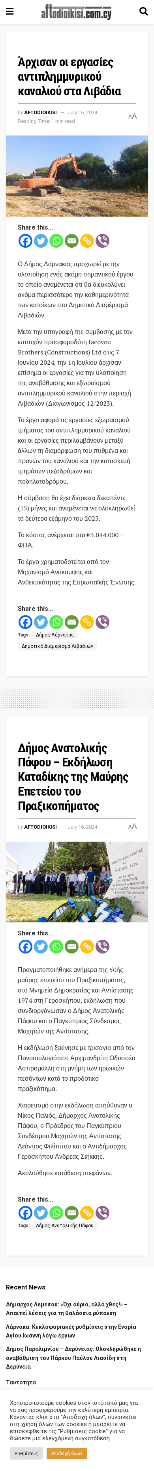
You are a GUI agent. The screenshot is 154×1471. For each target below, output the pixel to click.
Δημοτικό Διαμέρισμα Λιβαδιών (57, 646)
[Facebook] (25, 241)
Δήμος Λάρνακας (55, 635)
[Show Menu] (9, 12)
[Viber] (102, 241)
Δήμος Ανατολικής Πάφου (65, 1225)
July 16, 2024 (82, 112)
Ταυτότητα (21, 1382)
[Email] (72, 241)
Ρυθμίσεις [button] (26, 1453)
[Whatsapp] (56, 241)
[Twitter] (41, 241)
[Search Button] (143, 12)
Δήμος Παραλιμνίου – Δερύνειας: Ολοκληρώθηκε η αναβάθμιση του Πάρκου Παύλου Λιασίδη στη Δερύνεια (73, 1358)
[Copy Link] (87, 241)
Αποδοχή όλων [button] (66, 1453)
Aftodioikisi (40, 112)
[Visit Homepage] (76, 12)
